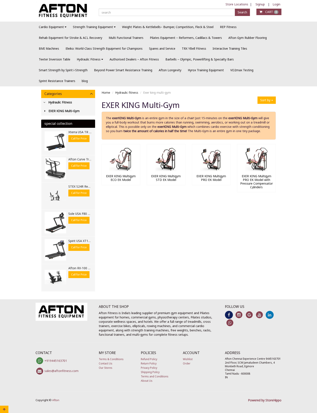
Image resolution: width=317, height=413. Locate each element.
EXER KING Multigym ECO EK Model (121, 178)
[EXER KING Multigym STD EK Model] (166, 170)
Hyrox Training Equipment (206, 70)
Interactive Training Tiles (230, 48)
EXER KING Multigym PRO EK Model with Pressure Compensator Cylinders (256, 181)
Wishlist (188, 359)
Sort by (265, 100)
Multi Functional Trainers (126, 38)
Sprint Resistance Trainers (57, 81)
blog (85, 81)
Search (242, 12)
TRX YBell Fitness (194, 48)
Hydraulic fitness (126, 92)
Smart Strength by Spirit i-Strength (63, 70)
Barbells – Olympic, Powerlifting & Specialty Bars (199, 59)
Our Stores (105, 368)
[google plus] (249, 314)
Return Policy (149, 363)
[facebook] (229, 314)
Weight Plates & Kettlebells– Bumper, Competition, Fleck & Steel (167, 27)
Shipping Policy (150, 372)
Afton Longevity (170, 70)
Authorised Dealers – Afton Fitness (134, 59)
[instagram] (239, 314)
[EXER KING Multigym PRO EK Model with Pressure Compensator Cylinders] (256, 170)
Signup (260, 4)
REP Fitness (228, 27)
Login (276, 4)
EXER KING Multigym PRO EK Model (211, 178)
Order (186, 363)
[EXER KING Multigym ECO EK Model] (121, 170)
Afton (55, 400)
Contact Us (105, 363)
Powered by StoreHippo (264, 400)
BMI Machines (49, 48)
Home (106, 92)
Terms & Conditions (111, 359)
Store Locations (237, 4)
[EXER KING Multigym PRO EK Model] (211, 170)
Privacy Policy (149, 368)
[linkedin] (270, 314)
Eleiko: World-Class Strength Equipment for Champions (104, 48)
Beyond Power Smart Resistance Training (123, 70)
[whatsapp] (230, 323)
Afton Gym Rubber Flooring (247, 38)
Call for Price (79, 138)
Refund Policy (149, 359)
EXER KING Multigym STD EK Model (166, 178)
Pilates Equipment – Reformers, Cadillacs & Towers (186, 38)
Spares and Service (162, 48)
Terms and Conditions (154, 376)
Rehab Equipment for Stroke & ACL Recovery (70, 38)
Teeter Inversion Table (54, 59)
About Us (146, 381)
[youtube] (259, 314)
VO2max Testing (241, 70)
